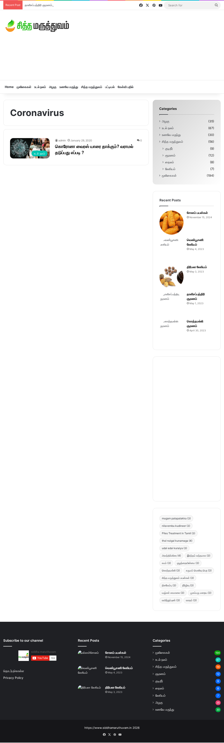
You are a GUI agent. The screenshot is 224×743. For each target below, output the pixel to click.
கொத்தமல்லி (171, 570)
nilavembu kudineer (176, 525)
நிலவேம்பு (169, 585)
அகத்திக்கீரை (171, 555)
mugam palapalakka (176, 518)
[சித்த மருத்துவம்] (37, 25)
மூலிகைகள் (24, 87)
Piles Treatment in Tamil (178, 533)
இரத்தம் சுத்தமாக (198, 555)
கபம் (166, 563)
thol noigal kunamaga (177, 540)
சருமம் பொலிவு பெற (199, 570)
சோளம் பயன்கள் (197, 212)
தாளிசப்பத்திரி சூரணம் (38, 5)
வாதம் (191, 600)
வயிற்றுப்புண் (171, 600)
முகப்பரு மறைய (200, 592)
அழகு (52, 87)
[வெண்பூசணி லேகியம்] (171, 250)
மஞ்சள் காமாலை (173, 592)
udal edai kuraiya (174, 548)
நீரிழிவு (188, 585)
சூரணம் (170, 155)
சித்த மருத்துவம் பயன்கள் (178, 578)
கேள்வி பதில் (125, 87)
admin (62, 140)
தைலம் (169, 162)
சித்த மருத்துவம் (91, 87)
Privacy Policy (13, 678)
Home (9, 87)
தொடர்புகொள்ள (13, 671)
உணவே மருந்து (69, 87)
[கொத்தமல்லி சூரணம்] (171, 331)
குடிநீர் (169, 148)
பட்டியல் (110, 87)
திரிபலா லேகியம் (197, 267)
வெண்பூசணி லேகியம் (119, 668)
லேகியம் (170, 169)
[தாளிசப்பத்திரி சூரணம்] (171, 304)
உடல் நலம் (40, 87)
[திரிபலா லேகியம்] (171, 277)
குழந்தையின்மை (188, 563)
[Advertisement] (149, 45)
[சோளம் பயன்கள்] (171, 223)
